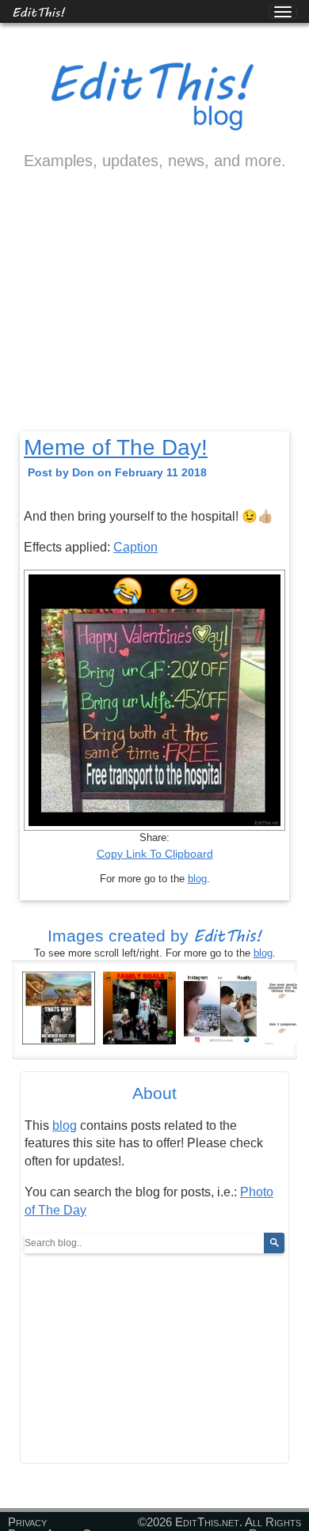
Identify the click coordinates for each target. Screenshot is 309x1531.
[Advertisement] (154, 314)
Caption (135, 547)
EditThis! (38, 11)
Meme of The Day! (116, 447)
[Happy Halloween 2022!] (139, 1006)
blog (197, 879)
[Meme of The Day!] (220, 1006)
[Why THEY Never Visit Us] (58, 1006)
